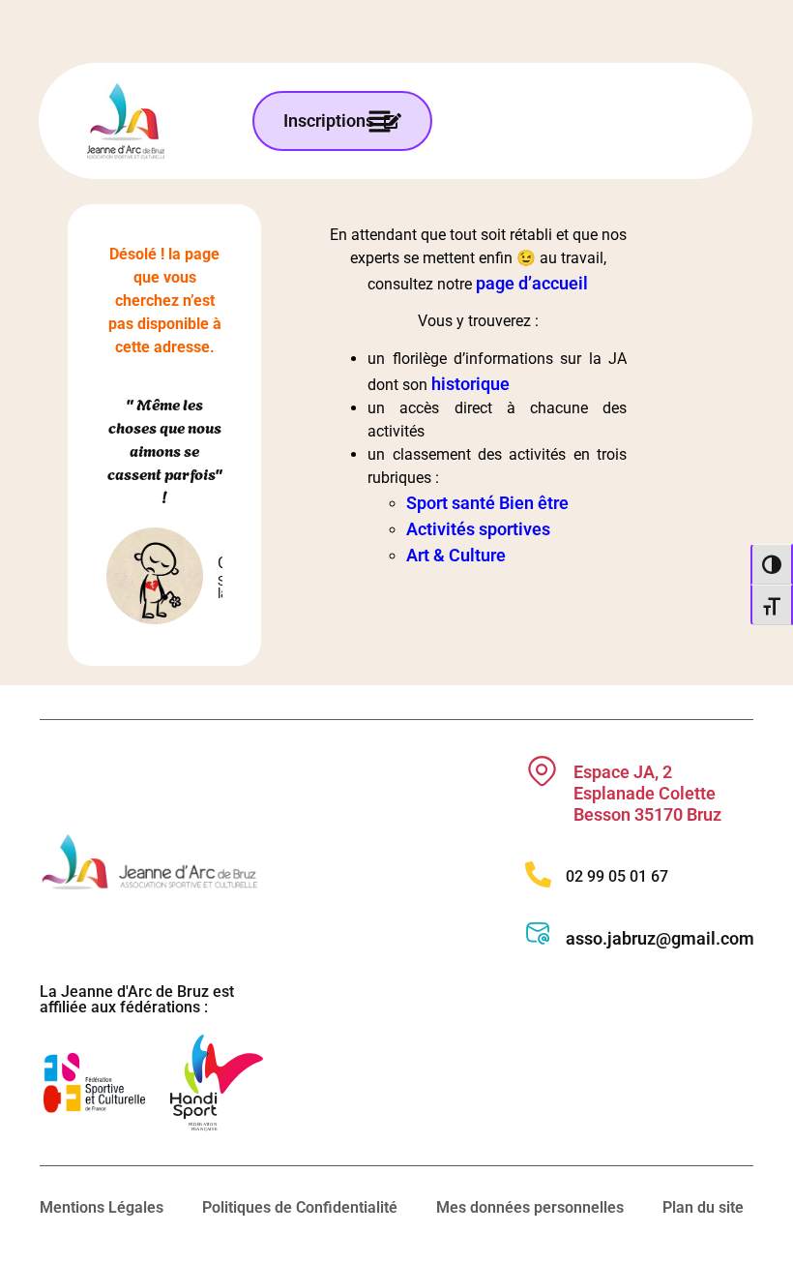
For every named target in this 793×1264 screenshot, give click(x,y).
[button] (380, 121)
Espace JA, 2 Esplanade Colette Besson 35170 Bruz (647, 793)
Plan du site (703, 1207)
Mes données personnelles (530, 1207)
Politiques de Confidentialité (299, 1207)
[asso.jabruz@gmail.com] (538, 933)
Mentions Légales (101, 1207)
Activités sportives (478, 529)
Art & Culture (456, 555)
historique (470, 384)
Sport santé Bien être (487, 503)
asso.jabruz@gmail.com (660, 938)
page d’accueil (532, 283)
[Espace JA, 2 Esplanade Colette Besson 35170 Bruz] (542, 771)
